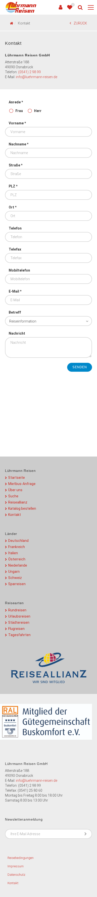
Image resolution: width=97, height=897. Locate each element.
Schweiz (15, 578)
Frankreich (16, 547)
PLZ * (13, 186)
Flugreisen (16, 629)
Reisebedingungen (20, 858)
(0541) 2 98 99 (29, 72)
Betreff (15, 312)
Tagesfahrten (19, 635)
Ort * (12, 207)
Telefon (15, 228)
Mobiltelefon (19, 270)
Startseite (16, 478)
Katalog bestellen (22, 508)
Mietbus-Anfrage (22, 484)
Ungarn (14, 572)
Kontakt (14, 515)
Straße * (15, 165)
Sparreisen (17, 584)
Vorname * (17, 123)
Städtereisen (18, 622)
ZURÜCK (80, 23)
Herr (38, 111)
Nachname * (18, 144)
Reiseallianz (17, 502)
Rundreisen (17, 610)
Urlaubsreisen (19, 616)
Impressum (15, 866)
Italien (13, 553)
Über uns (15, 490)
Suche (13, 496)
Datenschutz (16, 874)
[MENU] (91, 8)
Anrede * (16, 102)
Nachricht (17, 333)
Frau (19, 111)
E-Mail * (15, 291)
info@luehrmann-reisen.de (36, 77)
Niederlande (17, 565)
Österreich (16, 559)
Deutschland (18, 541)
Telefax (15, 249)
